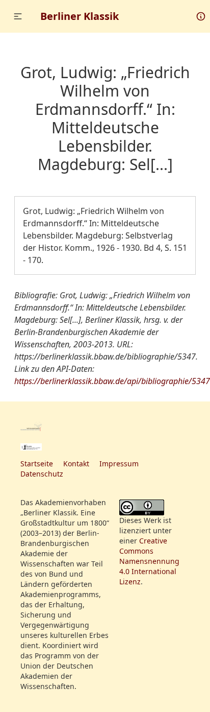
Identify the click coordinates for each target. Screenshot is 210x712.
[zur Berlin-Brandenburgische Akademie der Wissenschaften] (31, 426)
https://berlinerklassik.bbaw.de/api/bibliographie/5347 (112, 381)
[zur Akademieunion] (31, 446)
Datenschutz (41, 474)
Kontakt (76, 463)
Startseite (36, 463)
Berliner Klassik (79, 16)
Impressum (119, 463)
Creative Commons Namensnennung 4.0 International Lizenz (149, 561)
